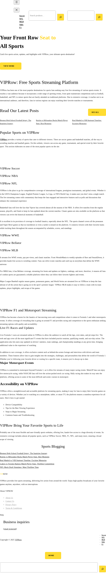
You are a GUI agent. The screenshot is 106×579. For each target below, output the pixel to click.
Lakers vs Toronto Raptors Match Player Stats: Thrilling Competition (27, 464)
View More (8, 66)
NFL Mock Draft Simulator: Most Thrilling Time (19, 467)
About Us (9, 498)
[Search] (60, 17)
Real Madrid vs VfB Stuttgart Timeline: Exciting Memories (23, 460)
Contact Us (10, 501)
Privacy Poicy (11, 504)
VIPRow (5, 15)
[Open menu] (16, 2)
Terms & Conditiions (14, 508)
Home (51, 555)
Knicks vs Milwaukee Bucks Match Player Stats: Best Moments (24, 457)
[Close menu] (16, 10)
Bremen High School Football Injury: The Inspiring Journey (23, 453)
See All (95, 112)
